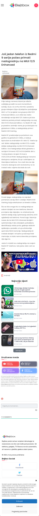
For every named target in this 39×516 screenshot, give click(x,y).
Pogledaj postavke (19, 512)
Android (7, 275)
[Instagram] (10, 370)
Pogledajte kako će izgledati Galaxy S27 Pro (25, 327)
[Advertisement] (19, 30)
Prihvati (19, 501)
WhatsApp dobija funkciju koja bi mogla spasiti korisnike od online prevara (24, 289)
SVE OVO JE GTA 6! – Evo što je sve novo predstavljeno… (24, 302)
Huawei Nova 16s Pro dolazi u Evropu (25, 315)
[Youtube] (10, 364)
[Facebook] (28, 370)
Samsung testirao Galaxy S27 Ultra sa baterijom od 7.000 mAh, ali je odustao (24, 339)
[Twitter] (19, 473)
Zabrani (19, 506)
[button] (36, 480)
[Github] (28, 364)
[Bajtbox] (19, 5)
